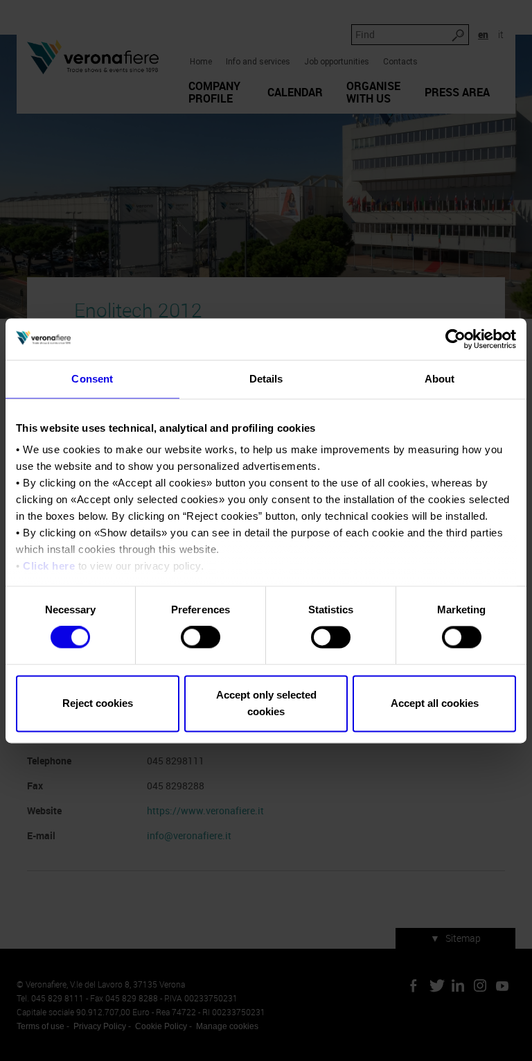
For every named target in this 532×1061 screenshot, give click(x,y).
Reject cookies (97, 703)
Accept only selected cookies (266, 703)
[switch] (200, 637)
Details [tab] (266, 379)
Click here (49, 566)
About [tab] (440, 379)
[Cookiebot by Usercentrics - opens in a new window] (455, 338)
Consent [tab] (92, 379)
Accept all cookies (435, 703)
